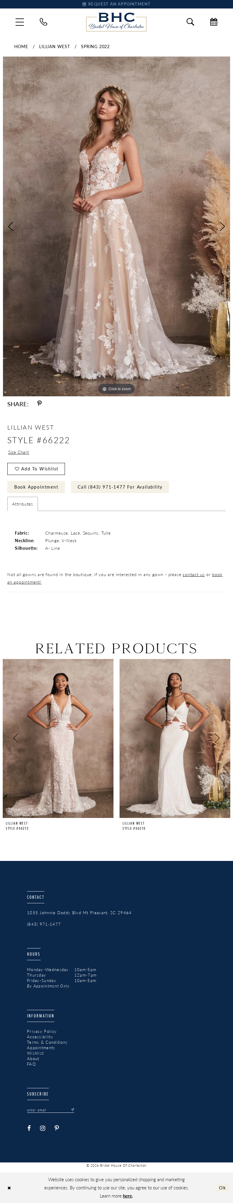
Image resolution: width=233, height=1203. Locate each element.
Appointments (41, 1047)
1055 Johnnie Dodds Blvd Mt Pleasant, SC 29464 (79, 912)
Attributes (22, 504)
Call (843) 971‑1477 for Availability (120, 487)
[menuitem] (20, 22)
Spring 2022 (95, 46)
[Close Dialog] (9, 1187)
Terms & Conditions (47, 1042)
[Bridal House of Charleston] (116, 22)
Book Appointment (36, 487)
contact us (194, 574)
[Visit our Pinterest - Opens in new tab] (56, 1128)
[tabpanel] (116, 226)
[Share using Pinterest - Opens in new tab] (39, 404)
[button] (20, 22)
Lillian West (54, 46)
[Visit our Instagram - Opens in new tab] (43, 1128)
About (33, 1058)
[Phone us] (43, 22)
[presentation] (58, 738)
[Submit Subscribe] (70, 1110)
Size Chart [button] (18, 452)
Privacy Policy (42, 1031)
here (127, 1195)
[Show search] (190, 22)
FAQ (31, 1064)
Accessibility (40, 1037)
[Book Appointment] (213, 22)
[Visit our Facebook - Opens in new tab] (29, 1128)
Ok (222, 1187)
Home (21, 46)
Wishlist (35, 1053)
